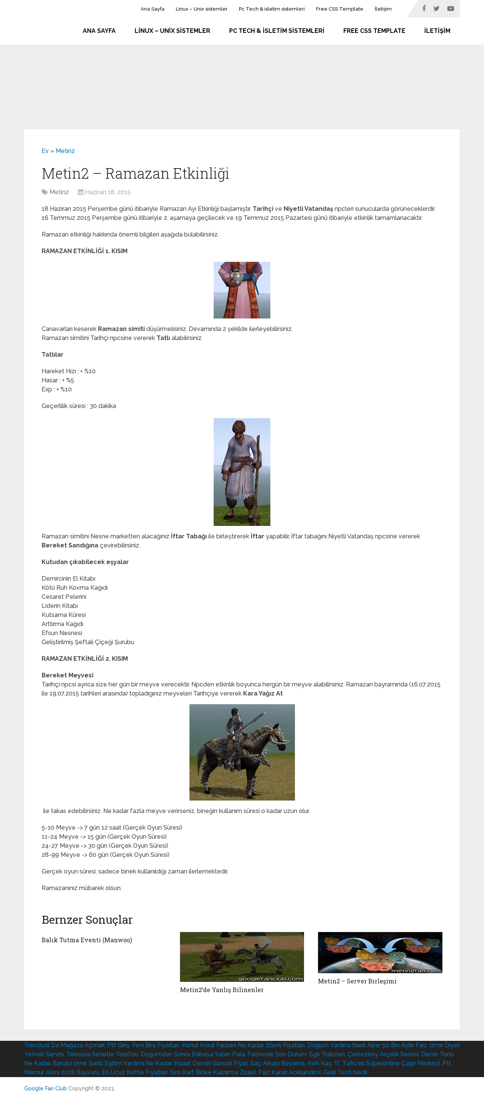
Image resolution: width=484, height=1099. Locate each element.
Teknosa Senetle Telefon (102, 1054)
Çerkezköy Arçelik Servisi (383, 1054)
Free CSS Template (339, 9)
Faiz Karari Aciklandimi (290, 1072)
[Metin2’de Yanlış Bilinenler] (242, 957)
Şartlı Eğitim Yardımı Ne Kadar (130, 1063)
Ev (45, 151)
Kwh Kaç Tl (323, 1063)
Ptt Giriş (118, 1045)
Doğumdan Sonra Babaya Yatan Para (193, 1054)
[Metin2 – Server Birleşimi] (380, 952)
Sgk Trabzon (327, 1054)
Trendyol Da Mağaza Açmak (64, 1045)
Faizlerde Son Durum (277, 1054)
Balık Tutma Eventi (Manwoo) (87, 940)
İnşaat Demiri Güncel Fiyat (211, 1063)
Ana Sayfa (152, 9)
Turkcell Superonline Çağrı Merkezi (391, 1063)
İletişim (383, 9)
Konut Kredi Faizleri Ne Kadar (222, 1045)
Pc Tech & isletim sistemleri (272, 9)
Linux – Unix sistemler (202, 9)
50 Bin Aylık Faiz (404, 1045)
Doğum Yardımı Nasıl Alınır (343, 1045)
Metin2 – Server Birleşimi (357, 981)
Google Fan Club (45, 1088)
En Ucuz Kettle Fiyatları (135, 1072)
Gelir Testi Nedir (345, 1072)
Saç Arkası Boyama (277, 1063)
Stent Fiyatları (285, 1045)
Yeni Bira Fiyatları (155, 1045)
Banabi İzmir (69, 1063)
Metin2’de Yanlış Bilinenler (222, 990)
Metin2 (65, 151)
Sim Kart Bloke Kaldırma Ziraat (213, 1072)
